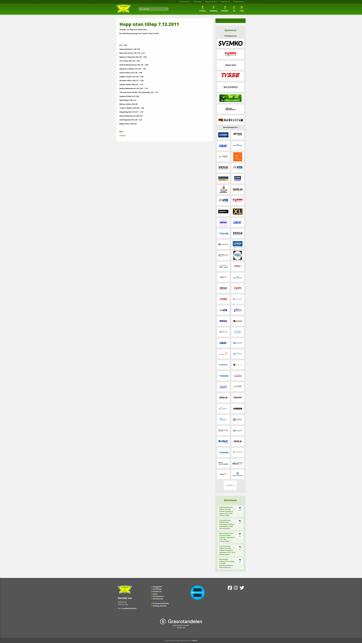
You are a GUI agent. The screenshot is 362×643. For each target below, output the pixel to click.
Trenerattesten (238, 2)
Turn (241, 11)
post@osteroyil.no (129, 608)
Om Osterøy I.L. (185, 2)
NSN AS (194, 640)
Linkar (155, 594)
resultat (122, 136)
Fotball (202, 11)
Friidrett (225, 11)
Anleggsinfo (157, 587)
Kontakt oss (157, 591)
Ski (234, 11)
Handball (214, 11)
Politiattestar (225, 2)
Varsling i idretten (211, 2)
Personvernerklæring (161, 603)
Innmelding (197, 2)
